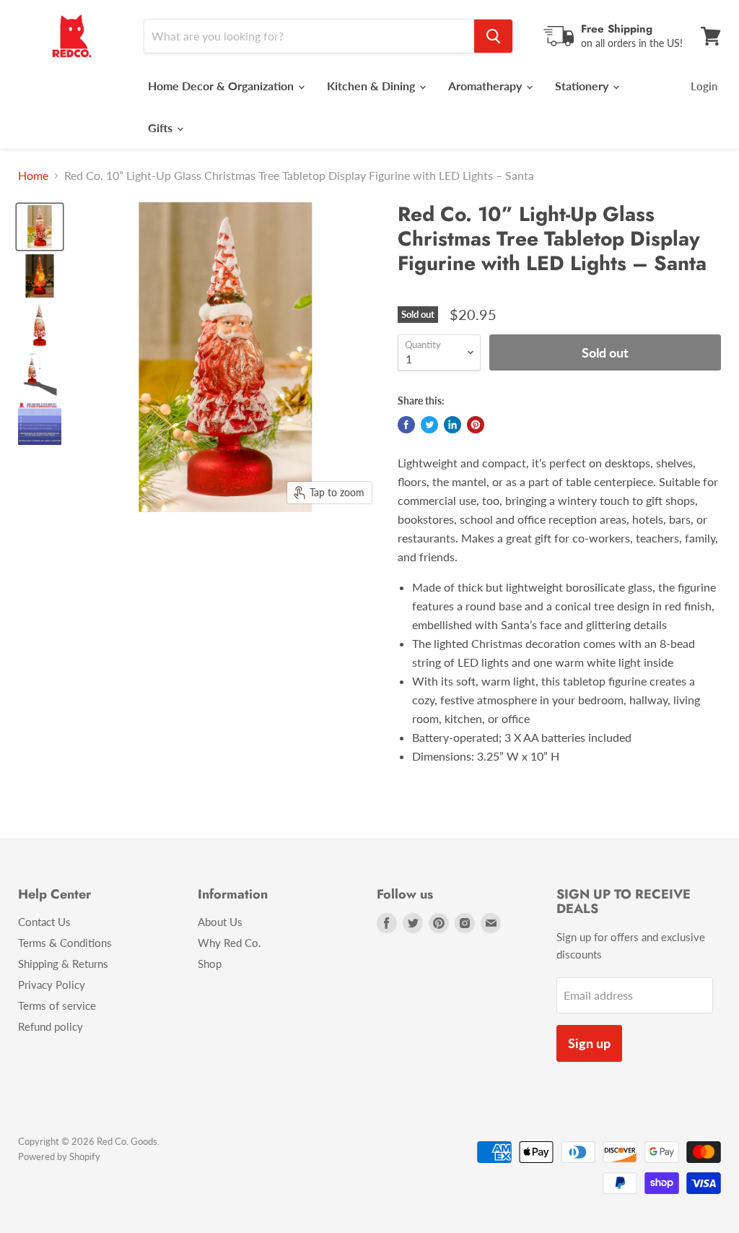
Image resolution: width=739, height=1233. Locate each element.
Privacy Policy (51, 984)
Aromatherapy (486, 85)
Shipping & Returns (63, 963)
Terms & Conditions (65, 942)
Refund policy (50, 1026)
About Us (220, 921)
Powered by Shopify (59, 1156)
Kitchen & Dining (372, 85)
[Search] (493, 36)
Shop (210, 963)
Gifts (161, 127)
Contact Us (44, 921)
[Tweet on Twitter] (429, 424)
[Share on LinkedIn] (452, 424)
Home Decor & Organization (222, 85)
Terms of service (57, 1005)
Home (33, 175)
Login (704, 85)
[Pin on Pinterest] (475, 424)
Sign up (589, 1043)
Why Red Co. (229, 942)
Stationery (583, 85)
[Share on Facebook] (406, 424)
